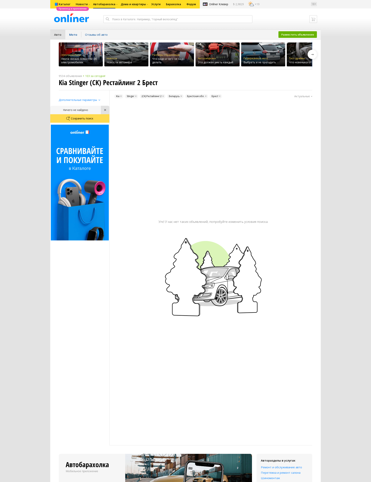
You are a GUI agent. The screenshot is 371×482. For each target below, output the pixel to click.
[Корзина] (313, 19)
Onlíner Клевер (218, 4)
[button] (312, 54)
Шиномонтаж (270, 478)
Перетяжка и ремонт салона (280, 472)
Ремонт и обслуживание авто (281, 467)
